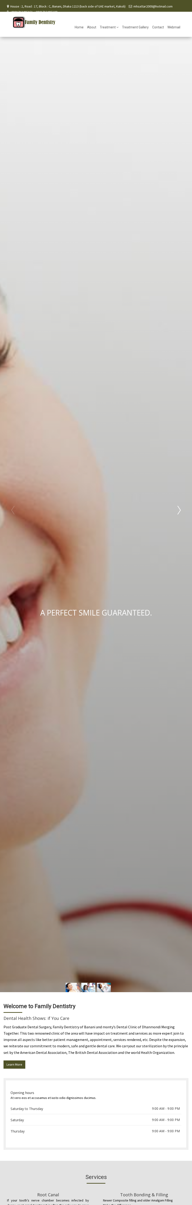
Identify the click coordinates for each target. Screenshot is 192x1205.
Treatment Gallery (135, 27)
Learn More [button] (14, 1064)
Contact (158, 27)
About (91, 27)
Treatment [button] (108, 27)
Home (79, 27)
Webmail (173, 27)
